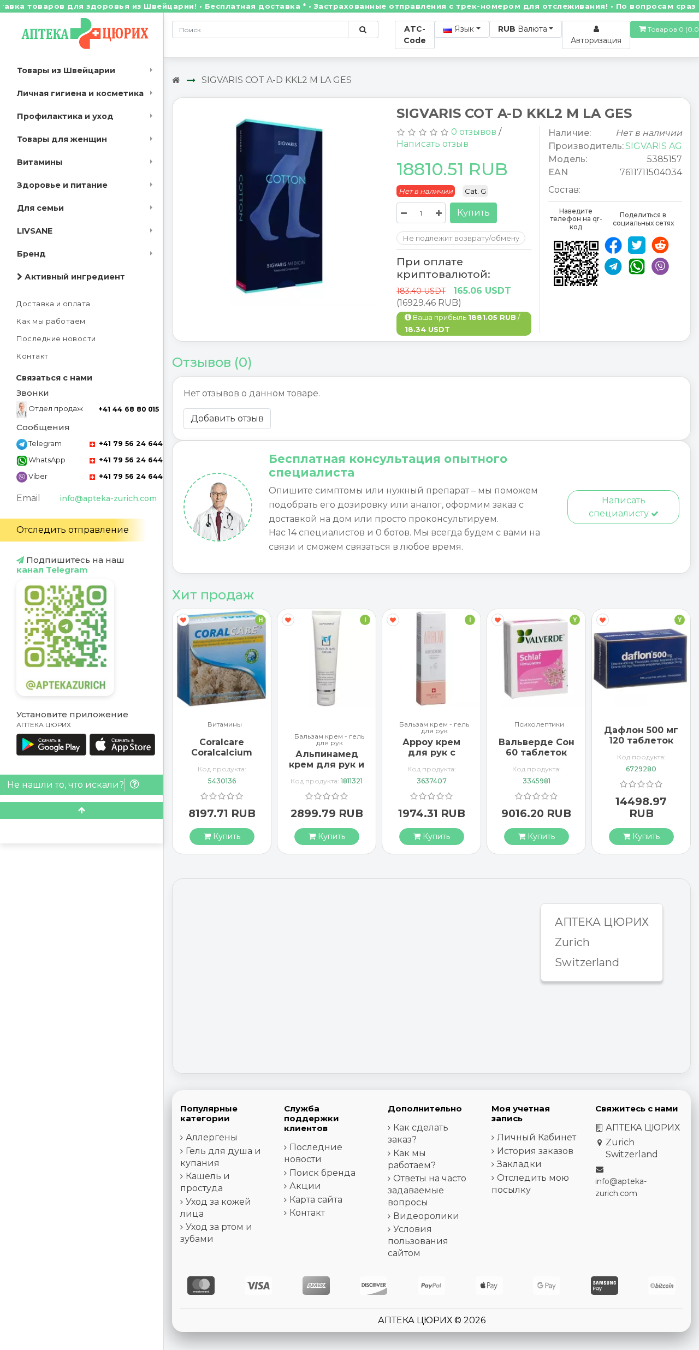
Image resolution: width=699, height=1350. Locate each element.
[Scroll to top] (81, 810)
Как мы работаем (51, 321)
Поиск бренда (322, 1173)
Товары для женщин (62, 139)
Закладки (519, 1164)
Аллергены (212, 1137)
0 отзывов (473, 132)
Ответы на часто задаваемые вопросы (427, 1190)
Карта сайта (315, 1199)
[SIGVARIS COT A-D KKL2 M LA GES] (280, 207)
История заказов (535, 1151)
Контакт (32, 356)
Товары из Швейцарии (66, 70)
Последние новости (56, 339)
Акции (305, 1186)
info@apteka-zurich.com (108, 498)
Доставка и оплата (53, 304)
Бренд (31, 254)
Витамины (39, 162)
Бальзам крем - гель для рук (329, 739)
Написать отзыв (432, 144)
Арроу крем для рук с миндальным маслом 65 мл (431, 758)
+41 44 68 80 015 (128, 409)
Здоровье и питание (62, 185)
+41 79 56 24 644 (130, 443)
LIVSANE (34, 231)
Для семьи (40, 208)
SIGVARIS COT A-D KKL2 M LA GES (277, 80)
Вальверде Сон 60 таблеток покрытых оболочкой (536, 758)
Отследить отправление (72, 530)
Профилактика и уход (65, 116)
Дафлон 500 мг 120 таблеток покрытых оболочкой (641, 746)
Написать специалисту (620, 507)
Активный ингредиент (73, 277)
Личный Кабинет (536, 1137)
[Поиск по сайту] (363, 29)
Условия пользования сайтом (418, 1241)
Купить (473, 212)
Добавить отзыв (227, 418)
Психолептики (539, 724)
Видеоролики (426, 1216)
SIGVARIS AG (653, 146)
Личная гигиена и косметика (80, 93)
